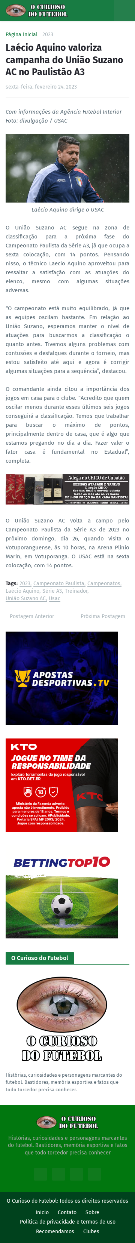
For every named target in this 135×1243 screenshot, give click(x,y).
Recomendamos (55, 1231)
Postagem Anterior (32, 616)
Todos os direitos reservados (93, 1201)
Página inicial (22, 34)
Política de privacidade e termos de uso (68, 1222)
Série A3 (52, 591)
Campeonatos (103, 584)
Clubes (91, 1231)
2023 (47, 34)
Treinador (76, 591)
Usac (54, 599)
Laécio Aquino (22, 591)
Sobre (92, 1212)
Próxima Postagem (103, 616)
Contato (67, 1212)
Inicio (42, 1212)
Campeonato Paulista (58, 584)
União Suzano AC (26, 599)
